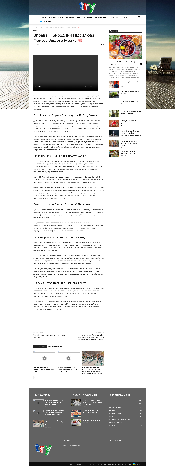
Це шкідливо (100, 17)
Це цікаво (88, 17)
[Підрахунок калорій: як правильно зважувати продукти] (114, 123)
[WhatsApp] (49, 49)
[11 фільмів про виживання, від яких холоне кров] (114, 113)
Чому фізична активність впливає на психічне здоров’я (49, 336)
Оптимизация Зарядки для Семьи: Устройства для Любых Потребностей (68, 369)
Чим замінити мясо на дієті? (130, 91)
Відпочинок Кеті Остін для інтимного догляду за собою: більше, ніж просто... (55, 423)
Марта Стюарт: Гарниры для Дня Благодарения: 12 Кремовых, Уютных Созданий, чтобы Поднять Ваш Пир (91, 337)
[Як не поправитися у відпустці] (125, 47)
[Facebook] (35, 49)
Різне (125, 17)
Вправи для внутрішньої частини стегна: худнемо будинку (129, 143)
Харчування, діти (56, 17)
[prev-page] (34, 377)
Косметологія (114, 17)
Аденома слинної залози (129, 101)
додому (35, 27)
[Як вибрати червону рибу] (76, 422)
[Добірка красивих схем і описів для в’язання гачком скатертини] (76, 402)
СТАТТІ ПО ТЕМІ (40, 346)
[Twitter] (40, 49)
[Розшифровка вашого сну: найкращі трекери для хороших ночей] (44, 358)
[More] (54, 49)
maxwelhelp (112, 64)
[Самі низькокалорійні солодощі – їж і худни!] (76, 413)
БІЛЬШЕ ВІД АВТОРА (55, 346)
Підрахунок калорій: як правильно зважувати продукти (128, 123)
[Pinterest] (45, 49)
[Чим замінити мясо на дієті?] (114, 94)
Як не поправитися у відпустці (124, 61)
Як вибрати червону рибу (91, 420)
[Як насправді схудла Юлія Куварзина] (114, 84)
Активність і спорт (74, 17)
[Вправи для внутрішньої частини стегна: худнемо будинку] (114, 143)
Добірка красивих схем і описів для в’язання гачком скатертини (92, 402)
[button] (139, 17)
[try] (87, 7)
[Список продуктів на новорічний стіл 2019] (114, 153)
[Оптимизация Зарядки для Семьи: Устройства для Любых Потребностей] (69, 358)
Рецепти (43, 17)
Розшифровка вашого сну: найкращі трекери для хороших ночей (43, 369)
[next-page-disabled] (38, 377)
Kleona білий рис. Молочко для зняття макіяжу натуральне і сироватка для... (131, 133)
